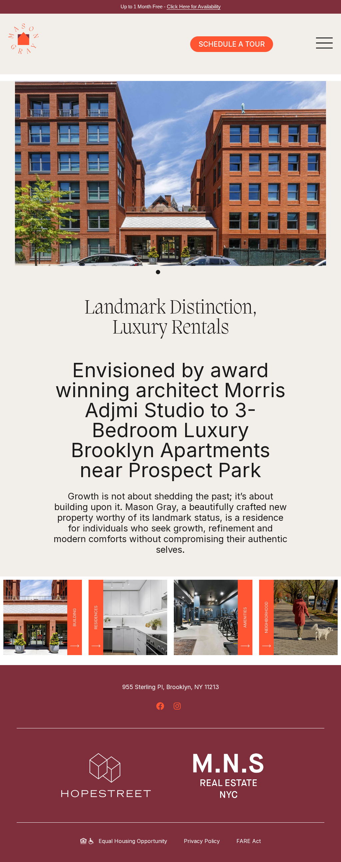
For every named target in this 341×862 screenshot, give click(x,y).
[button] (158, 272)
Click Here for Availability (194, 6)
